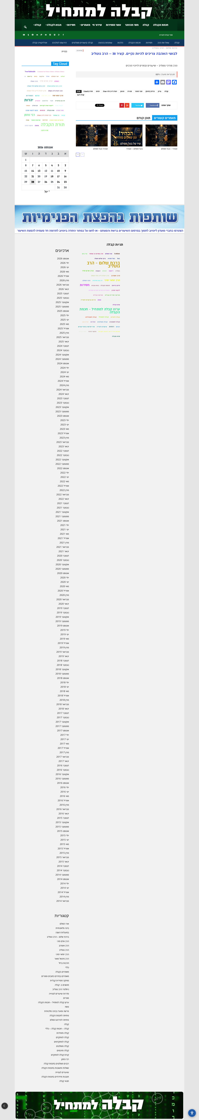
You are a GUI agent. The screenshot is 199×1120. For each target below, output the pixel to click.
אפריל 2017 (63, 747)
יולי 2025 (64, 315)
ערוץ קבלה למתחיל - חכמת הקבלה (99, 311)
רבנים (118, 327)
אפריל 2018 (63, 695)
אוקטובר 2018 (62, 669)
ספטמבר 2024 (62, 359)
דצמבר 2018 (63, 660)
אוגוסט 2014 (63, 879)
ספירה (129, 91)
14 (32, 171)
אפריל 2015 (63, 848)
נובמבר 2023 (63, 402)
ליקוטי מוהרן (116, 290)
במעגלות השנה (62, 932)
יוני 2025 (64, 319)
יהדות (98, 91)
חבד (51, 101)
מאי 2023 (64, 428)
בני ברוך (84, 254)
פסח (67, 1006)
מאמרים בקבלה (62, 971)
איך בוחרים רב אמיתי (96, 254)
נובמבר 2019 (63, 612)
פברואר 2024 (62, 389)
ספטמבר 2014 (62, 874)
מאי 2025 (64, 324)
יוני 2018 (64, 686)
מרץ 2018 (64, 699)
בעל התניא (111, 258)
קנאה (63, 115)
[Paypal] (41, 35)
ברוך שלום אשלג (100, 258)
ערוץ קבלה (50, 110)
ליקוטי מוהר (59, 105)
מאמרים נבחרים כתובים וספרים (55, 976)
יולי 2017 (64, 734)
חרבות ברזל (64, 962)
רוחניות (111, 327)
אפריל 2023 (63, 433)
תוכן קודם (143, 118)
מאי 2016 (64, 796)
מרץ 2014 (64, 896)
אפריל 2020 (63, 590)
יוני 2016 (64, 791)
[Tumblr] (28, 35)
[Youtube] (24, 35)
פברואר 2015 (62, 857)
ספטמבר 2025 (62, 306)
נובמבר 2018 (63, 664)
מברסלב (35, 105)
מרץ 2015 (64, 852)
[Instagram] (50, 35)
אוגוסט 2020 (63, 573)
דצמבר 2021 (63, 503)
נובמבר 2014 (63, 870)
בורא (35, 76)
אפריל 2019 (63, 643)
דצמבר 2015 (63, 817)
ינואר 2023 (64, 446)
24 (58, 182)
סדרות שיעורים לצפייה (59, 993)
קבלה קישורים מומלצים (82, 42)
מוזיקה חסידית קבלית (59, 980)
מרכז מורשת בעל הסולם (111, 300)
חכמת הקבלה (160, 25)
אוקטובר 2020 (62, 564)
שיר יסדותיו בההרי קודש (86, 327)
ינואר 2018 (64, 708)
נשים (99, 300)
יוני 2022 (64, 477)
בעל (118, 258)
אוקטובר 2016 (62, 774)
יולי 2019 (64, 629)
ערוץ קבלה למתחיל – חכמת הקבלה (53, 1002)
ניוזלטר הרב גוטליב (60, 989)
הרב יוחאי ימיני (57, 96)
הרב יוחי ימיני (45, 96)
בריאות (29, 76)
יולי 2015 (64, 835)
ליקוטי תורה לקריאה (46, 105)
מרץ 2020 (64, 595)
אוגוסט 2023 (63, 415)
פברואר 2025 (62, 337)
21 (32, 176)
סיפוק (122, 91)
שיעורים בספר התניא (56, 120)
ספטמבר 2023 (62, 411)
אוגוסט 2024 (63, 363)
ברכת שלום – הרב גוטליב (58, 936)
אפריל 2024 (63, 380)
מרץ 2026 (64, 280)
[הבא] (78, 154)
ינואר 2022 (64, 498)
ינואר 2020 (64, 603)
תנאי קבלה (64, 1081)
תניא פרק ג (44, 130)
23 (65, 182)
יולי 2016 (64, 787)
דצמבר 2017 (63, 713)
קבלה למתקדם (62, 1037)
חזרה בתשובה (88, 91)
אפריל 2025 (63, 328)
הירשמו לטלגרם (59, 42)
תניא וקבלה (116, 336)
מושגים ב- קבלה (62, 984)
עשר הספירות (113, 25)
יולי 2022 (64, 472)
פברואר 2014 (62, 900)
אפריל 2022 (63, 485)
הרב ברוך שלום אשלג (54, 86)
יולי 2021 (64, 525)
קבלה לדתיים (115, 317)
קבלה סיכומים (63, 1050)
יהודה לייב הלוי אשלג (110, 91)
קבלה (146, 25)
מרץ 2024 (64, 385)
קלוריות (92, 322)
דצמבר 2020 (63, 555)
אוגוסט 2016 (63, 782)
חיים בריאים (116, 285)
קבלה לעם (80, 95)
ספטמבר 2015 (62, 826)
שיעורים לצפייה (62, 1072)
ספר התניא (60, 110)
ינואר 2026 (64, 289)
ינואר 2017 (64, 761)
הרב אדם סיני (46, 81)
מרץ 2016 (64, 804)
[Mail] (46, 35)
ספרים (66, 997)
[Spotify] (32, 35)
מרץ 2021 (64, 542)
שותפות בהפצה (105, 42)
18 (52, 176)
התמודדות (29, 96)
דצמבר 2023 (63, 398)
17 (58, 176)
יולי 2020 (64, 577)
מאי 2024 (64, 376)
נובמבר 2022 (63, 455)
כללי (67, 967)
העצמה (98, 271)
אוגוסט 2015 (63, 831)
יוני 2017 (64, 739)
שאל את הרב (163, 42)
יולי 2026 (64, 262)
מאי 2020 (64, 586)
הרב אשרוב (64, 945)
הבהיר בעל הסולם (100, 149)
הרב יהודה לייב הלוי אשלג (36, 91)
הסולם (56, 81)
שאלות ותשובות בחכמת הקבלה (55, 1067)
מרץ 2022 (64, 490)
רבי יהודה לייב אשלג (44, 115)
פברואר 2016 (62, 809)
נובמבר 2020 (63, 560)
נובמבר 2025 (63, 297)
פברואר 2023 (62, 442)
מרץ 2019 (64, 647)
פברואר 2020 (62, 599)
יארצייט (37, 101)
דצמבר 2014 (63, 865)
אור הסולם (55, 76)
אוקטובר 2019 (62, 616)
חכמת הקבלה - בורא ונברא (100, 285)
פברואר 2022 (62, 494)
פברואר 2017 (62, 756)
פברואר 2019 (62, 651)
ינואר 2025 (64, 341)
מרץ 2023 (64, 437)
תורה (27, 120)
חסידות (71, 25)
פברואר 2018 (62, 704)
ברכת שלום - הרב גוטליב (103, 264)
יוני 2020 (64, 581)
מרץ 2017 (64, 752)
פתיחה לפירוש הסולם (59, 1019)
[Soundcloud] (37, 35)
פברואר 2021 (62, 546)
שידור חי (97, 25)
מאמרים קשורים (165, 118)
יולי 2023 (64, 420)
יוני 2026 (64, 267)
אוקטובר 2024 (62, 354)
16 (65, 176)
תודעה (44, 120)
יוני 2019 (64, 634)
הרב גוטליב (64, 949)
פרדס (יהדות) (150, 91)
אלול (47, 76)
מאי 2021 (64, 533)
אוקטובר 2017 (62, 721)
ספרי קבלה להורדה (166, 35)
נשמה (28, 105)
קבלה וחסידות (63, 1032)
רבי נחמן (29, 114)
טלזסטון (45, 101)
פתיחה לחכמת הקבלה (59, 1015)
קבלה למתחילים (91, 317)
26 (45, 182)
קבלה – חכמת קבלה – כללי (57, 1028)
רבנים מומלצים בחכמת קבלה (56, 1063)
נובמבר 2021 (63, 507)
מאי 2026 (64, 271)
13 (39, 171)
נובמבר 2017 (63, 717)
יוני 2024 (64, 372)
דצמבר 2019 (63, 608)
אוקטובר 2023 (62, 407)
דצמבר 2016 (63, 765)
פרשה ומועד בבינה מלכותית (56, 1011)
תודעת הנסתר (35, 120)
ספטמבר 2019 (62, 621)
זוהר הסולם (86, 280)
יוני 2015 (64, 839)
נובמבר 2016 (63, 769)
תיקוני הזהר (29, 125)
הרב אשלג (34, 81)
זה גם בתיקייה (60, 101)
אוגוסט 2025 (63, 310)
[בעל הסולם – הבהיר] (126, 135)
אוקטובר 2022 (62, 459)
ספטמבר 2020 (62, 568)
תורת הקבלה (53, 124)
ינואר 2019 (64, 656)
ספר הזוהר (138, 91)
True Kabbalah (30, 72)
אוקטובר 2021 (62, 511)
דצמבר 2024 (63, 345)
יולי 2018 (64, 682)
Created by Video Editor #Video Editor (50, 72)
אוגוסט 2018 (63, 678)
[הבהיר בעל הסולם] (92, 135)
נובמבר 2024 (63, 350)
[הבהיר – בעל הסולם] (161, 135)
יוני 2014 (64, 887)
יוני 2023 (64, 424)
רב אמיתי (56, 115)
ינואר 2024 (64, 393)
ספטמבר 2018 (62, 673)
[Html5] (54, 35)
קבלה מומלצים (62, 1046)
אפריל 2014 (63, 892)
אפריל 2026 (63, 275)
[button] (25, 25)
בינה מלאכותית (62, 928)
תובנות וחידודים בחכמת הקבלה (55, 1076)
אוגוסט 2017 (63, 730)
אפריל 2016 (63, 800)
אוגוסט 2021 (63, 520)
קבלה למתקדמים (61, 1041)
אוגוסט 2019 (63, 625)
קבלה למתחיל (104, 317)
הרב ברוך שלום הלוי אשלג (36, 86)
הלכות (120, 42)
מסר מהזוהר (132, 25)
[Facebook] (63, 35)
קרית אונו (85, 322)
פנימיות (42, 110)
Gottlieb (117, 254)
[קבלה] (99, 9)
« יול (47, 192)
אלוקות (41, 76)
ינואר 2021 (64, 551)
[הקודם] (82, 154)
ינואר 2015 (64, 861)
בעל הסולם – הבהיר (134, 149)
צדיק (159, 91)
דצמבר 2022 (63, 450)
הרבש (37, 96)
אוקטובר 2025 (62, 302)
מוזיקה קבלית (98, 295)
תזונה (37, 125)
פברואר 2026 (62, 284)
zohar (63, 76)
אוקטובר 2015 (62, 822)
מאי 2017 (64, 743)
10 (58, 171)
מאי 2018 (64, 691)
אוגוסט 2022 (63, 468)
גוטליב (117, 271)
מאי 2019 (64, 638)
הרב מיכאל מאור (61, 958)
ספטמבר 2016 (62, 778)
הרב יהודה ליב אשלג (55, 91)
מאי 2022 (64, 481)
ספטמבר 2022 (62, 463)
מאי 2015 (64, 844)
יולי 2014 (64, 883)
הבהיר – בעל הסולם (169, 149)
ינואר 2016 (64, 813)
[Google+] (59, 35)
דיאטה (111, 271)
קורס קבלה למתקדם (60, 1054)
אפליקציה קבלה (39, 42)
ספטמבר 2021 (62, 516)
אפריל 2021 (63, 538)
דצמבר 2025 (63, 293)
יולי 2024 (64, 367)
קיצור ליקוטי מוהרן (32, 110)
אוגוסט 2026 (63, 258)
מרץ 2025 (64, 332)
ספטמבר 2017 (62, 726)
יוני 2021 (64, 529)
